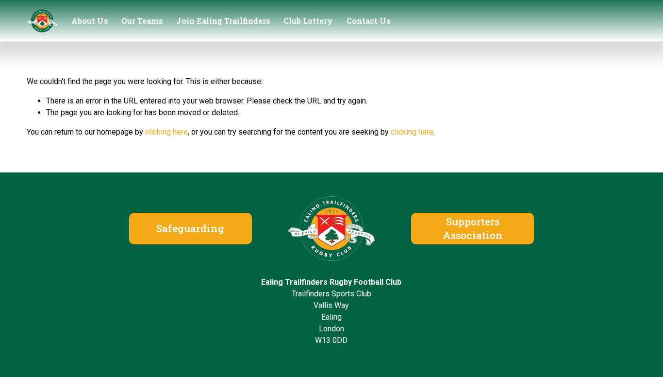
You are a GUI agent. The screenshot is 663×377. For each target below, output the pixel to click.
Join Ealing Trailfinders (223, 21)
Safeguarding (190, 228)
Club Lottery (308, 21)
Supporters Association (473, 228)
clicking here (166, 132)
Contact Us (369, 21)
